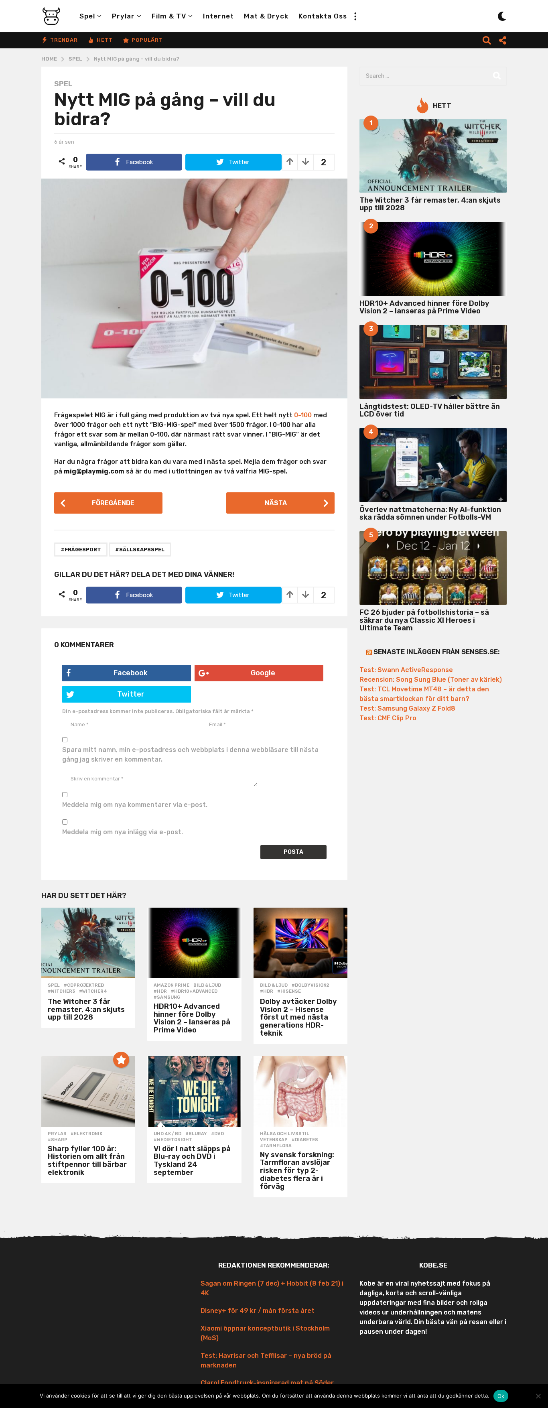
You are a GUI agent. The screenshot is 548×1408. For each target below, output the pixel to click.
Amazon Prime (171, 985)
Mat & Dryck (266, 16)
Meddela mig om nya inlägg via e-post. (122, 832)
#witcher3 (61, 991)
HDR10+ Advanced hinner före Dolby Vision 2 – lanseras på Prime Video (192, 1018)
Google (263, 672)
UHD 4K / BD (167, 1134)
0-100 (303, 415)
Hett (105, 40)
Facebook (131, 672)
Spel (87, 16)
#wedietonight (173, 1140)
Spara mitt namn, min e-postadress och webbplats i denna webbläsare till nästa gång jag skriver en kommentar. (190, 754)
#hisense (289, 991)
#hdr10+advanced (194, 991)
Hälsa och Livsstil (284, 1134)
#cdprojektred (84, 985)
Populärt (147, 40)
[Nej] (538, 1396)
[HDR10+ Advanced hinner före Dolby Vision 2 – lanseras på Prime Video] (194, 943)
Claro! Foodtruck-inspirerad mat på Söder (267, 1383)
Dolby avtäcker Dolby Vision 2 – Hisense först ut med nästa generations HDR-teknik (298, 1017)
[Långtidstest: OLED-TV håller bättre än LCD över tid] (433, 361)
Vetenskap (274, 1140)
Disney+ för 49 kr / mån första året (258, 1311)
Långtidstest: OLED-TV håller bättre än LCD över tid (429, 410)
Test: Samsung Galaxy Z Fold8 (407, 708)
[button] (355, 16)
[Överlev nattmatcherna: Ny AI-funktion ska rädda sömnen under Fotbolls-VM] (433, 465)
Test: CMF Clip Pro (387, 718)
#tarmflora (276, 1146)
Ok (501, 1396)
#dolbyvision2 (310, 985)
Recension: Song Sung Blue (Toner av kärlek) (430, 679)
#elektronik (86, 1134)
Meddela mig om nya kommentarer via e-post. (134, 805)
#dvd (217, 1134)
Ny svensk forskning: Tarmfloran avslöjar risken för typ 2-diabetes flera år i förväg (297, 1170)
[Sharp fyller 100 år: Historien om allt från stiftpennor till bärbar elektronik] (88, 1091)
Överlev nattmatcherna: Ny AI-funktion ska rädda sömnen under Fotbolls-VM (430, 513)
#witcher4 (93, 991)
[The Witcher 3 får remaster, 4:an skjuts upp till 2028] (88, 943)
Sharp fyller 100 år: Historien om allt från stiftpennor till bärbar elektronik (87, 1160)
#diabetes (305, 1140)
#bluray (196, 1134)
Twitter (130, 694)
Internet (218, 16)
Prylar (123, 16)
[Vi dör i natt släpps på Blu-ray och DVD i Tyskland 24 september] (194, 1091)
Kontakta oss (322, 16)
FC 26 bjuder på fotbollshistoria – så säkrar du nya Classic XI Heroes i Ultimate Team (424, 620)
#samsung (167, 997)
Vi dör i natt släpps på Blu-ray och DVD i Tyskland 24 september (192, 1160)
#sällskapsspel (139, 550)
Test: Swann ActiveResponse (406, 670)
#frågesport (81, 550)
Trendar (64, 40)
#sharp (57, 1140)
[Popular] (121, 1060)
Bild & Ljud (207, 985)
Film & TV (169, 16)
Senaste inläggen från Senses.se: (436, 652)
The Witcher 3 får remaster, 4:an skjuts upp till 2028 (86, 1009)
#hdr (160, 991)
